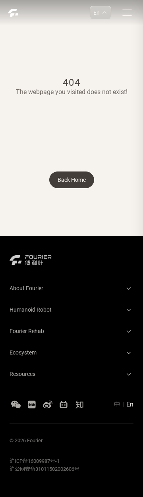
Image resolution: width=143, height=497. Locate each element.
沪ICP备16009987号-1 (35, 461)
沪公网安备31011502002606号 (44, 469)
